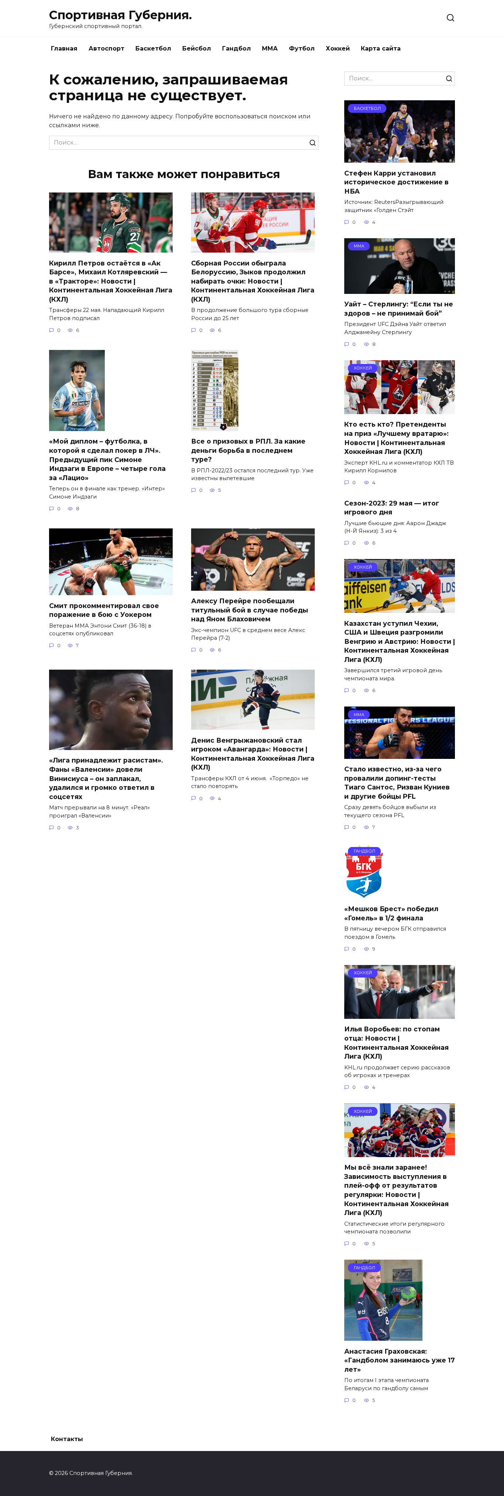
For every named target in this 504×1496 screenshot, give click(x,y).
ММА (270, 48)
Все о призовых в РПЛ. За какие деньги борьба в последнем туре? (248, 450)
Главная (64, 48)
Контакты (67, 1439)
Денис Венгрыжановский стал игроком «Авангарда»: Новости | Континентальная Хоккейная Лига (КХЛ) (252, 753)
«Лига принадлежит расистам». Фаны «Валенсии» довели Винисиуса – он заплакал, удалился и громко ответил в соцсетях (106, 778)
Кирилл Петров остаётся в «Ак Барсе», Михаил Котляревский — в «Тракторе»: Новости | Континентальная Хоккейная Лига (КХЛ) (110, 281)
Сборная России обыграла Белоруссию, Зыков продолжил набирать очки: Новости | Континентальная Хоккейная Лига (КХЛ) (252, 281)
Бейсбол (196, 48)
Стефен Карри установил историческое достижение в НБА (396, 182)
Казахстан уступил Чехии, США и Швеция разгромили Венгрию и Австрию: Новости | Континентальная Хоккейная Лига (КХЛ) (399, 641)
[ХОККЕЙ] (399, 409)
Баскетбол (153, 48)
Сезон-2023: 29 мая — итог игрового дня (391, 507)
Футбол (302, 48)
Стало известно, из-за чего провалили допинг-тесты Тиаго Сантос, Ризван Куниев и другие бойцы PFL (397, 782)
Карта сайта (381, 48)
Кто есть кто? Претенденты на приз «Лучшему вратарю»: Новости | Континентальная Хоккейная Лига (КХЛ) (396, 437)
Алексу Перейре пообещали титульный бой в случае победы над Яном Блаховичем (249, 610)
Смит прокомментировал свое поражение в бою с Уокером (104, 609)
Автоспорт (106, 48)
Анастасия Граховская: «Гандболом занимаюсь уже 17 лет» (399, 1360)
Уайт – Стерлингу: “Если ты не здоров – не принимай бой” (398, 308)
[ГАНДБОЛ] (363, 894)
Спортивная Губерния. (120, 15)
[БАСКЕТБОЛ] (399, 158)
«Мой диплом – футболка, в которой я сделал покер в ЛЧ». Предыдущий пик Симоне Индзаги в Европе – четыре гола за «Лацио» (107, 459)
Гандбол (236, 48)
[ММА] (399, 289)
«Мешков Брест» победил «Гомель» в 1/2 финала (391, 913)
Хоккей (338, 48)
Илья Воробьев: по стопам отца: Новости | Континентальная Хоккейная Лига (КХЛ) (396, 1042)
